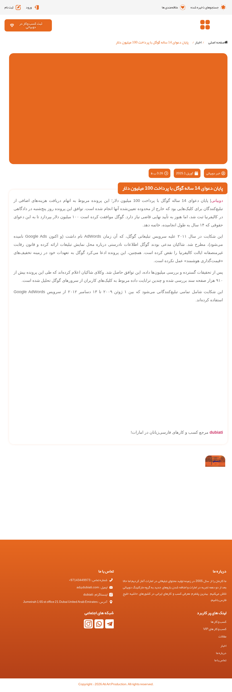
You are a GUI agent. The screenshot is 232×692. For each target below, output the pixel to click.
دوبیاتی (217, 200)
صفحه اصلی (216, 42)
